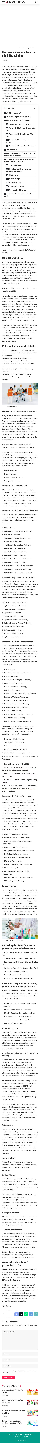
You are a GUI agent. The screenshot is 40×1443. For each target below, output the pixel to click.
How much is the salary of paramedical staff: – (18, 195)
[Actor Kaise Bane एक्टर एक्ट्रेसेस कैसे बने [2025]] (32, 1402)
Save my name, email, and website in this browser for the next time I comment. (20, 1371)
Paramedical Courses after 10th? (20, 124)
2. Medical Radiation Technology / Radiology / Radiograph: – (19, 170)
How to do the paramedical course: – (18, 120)
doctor (29, 208)
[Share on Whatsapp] (26, 1314)
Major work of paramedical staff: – (18, 117)
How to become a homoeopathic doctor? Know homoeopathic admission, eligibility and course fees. (19, 788)
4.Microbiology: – (15, 179)
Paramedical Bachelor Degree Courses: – (18, 141)
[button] (4, 2)
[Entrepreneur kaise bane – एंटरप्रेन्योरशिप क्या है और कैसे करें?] (32, 1423)
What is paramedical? (13, 113)
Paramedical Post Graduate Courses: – (22, 146)
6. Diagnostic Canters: (16, 186)
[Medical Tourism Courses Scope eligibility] (32, 1413)
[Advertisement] (20, 25)
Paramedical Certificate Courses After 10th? (20, 129)
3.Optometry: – (14, 175)
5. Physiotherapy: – (15, 182)
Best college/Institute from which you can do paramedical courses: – (19, 154)
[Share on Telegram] (31, 1314)
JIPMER (30, 903)
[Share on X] (21, 1314)
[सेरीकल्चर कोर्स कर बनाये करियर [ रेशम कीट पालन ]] (32, 1392)
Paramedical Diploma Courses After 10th (19, 135)
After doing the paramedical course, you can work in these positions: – (19, 160)
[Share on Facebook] (16, 1314)
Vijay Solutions (15, 2)
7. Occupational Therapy (17, 190)
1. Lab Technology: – (15, 165)
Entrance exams (12, 150)
